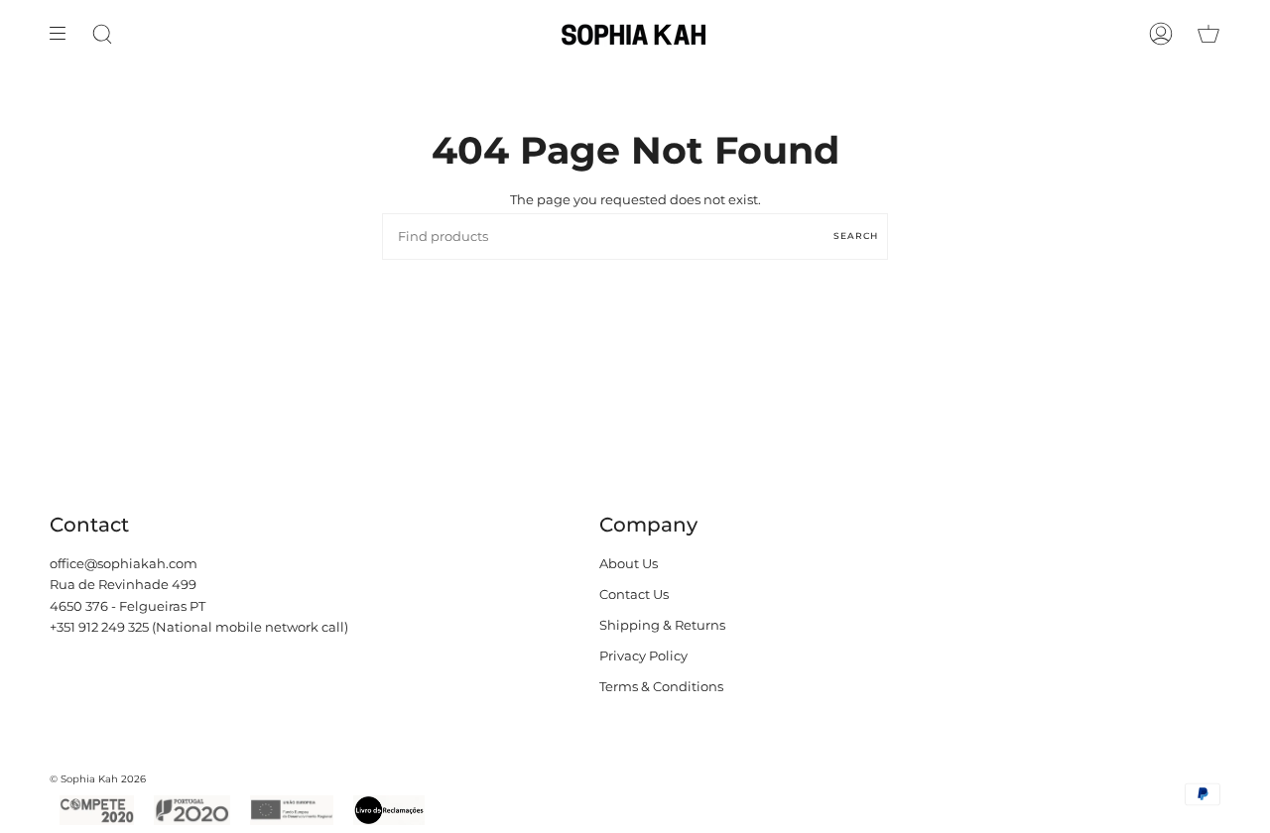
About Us (628, 563)
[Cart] (1208, 33)
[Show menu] (64, 33)
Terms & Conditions (661, 686)
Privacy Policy (643, 656)
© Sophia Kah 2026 (98, 779)
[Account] (1161, 33)
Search (855, 235)
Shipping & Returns (662, 625)
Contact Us (634, 594)
